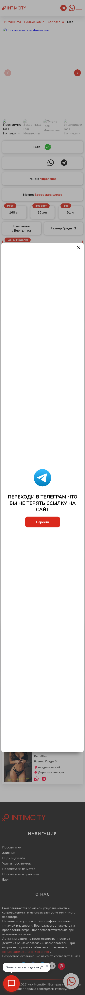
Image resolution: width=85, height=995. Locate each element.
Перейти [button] (42, 522)
